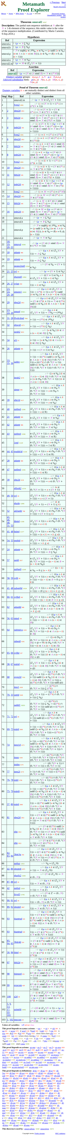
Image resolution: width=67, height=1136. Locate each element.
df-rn (51, 1093)
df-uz (10, 1118)
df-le (33, 1113)
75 (8, 791)
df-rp (20, 1118)
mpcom (17, 1019)
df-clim (34, 1123)
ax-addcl (28, 1057)
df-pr (23, 1085)
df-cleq (6, 1078)
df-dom (32, 1108)
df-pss (40, 1083)
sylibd (17, 597)
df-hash (35, 1120)
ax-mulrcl (7, 1060)
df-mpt (42, 1088)
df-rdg (12, 1105)
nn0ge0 (17, 569)
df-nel (43, 1078)
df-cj (46, 1120)
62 (8, 607)
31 (8, 318)
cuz (25, 1041)
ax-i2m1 (14, 1062)
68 (8, 677)
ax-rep (30, 1052)
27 (12, 283)
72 (12, 716)
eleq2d (17, 110)
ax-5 (13, 1050)
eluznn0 (18, 277)
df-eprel (11, 1090)
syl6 (16, 578)
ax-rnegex (51, 1062)
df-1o (22, 1105)
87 (8, 882)
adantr (17, 252)
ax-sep (40, 1052)
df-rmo (12, 1080)
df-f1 (47, 1098)
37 (8, 804)
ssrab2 (17, 332)
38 (8, 664)
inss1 (16, 687)
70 (8, 695)
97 (8, 962)
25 (12, 271)
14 (8, 196)
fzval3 (17, 894)
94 (8, 943)
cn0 (6, 1041)
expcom (18, 985)
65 (8, 653)
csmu (23, 1044)
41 (8, 517)
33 (8, 360)
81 (8, 817)
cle (37, 1038)
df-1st (22, 1103)
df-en (22, 1108)
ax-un (21, 1055)
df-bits (5, 1125)
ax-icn (16, 1057)
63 (12, 618)
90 (8, 900)
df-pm (12, 1108)
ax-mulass (48, 1060)
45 (12, 451)
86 (12, 869)
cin (52, 1031)
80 (12, 804)
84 (12, 856)
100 (9, 996)
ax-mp (32, 1047)
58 (8, 578)
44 (8, 451)
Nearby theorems (59, 7)
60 (8, 597)
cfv (13, 1036)
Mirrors (3, 13)
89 (8, 907)
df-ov (42, 1100)
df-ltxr (22, 1113)
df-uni (40, 1085)
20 (8, 247)
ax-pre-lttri (28, 1065)
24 (8, 292)
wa (3, 1031)
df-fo (56, 1098)
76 (8, 780)
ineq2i (17, 771)
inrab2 (17, 377)
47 (8, 469)
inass (16, 757)
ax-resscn (55, 1055)
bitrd (16, 952)
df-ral (53, 1078)
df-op (31, 1085)
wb (53, 1028)
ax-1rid (39, 1062)
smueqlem (44, 1129)
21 (12, 247)
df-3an (12, 1073)
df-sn (14, 1085)
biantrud (18, 918)
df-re (55, 1120)
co (35, 1036)
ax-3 (51, 1047)
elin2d (17, 480)
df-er (51, 1105)
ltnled (16, 531)
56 (8, 618)
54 (8, 540)
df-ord (32, 1095)
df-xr (13, 1113)
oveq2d (17, 677)
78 (12, 780)
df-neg (53, 1113)
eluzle (17, 503)
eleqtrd (17, 907)
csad (8, 1044)
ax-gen (58, 1047)
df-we (56, 1090)
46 (8, 520)
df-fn (31, 1098)
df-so (31, 1090)
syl (15, 271)
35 (8, 363)
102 (11, 1019)
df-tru (31, 1073)
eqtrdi (17, 791)
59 (12, 578)
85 (8, 940)
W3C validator (60, 1133)
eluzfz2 (17, 875)
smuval (17, 244)
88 (12, 882)
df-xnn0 (50, 1115)
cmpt (4, 1036)
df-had (50, 1073)
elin (16, 831)
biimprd (18, 974)
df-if (59, 1083)
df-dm (42, 1093)
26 (8, 283)
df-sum (45, 1123)
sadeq (17, 362)
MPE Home (20, 13)
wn (39, 1028)
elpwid (17, 325)
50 (12, 495)
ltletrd (17, 521)
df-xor (22, 1073)
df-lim (50, 1095)
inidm (17, 764)
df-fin (53, 1108)
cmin (48, 1038)
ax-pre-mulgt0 (18, 1067)
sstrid (16, 695)
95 (12, 943)
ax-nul (50, 1052)
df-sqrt (12, 1123)
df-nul (50, 1083)
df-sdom (42, 1108)
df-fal (40, 1073)
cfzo (45, 1041)
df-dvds (56, 1123)
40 (8, 409)
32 (8, 325)
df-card (40, 1110)
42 (8, 424)
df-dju (30, 1110)
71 (8, 716)
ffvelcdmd (19, 318)
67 (12, 664)
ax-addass (35, 1060)
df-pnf (50, 1110)
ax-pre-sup (33, 1067)
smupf (17, 311)
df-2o (31, 1105)
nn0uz (17, 863)
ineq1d (17, 745)
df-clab (57, 1076)
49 (8, 495)
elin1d (17, 400)
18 (8, 241)
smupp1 (18, 292)
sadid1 (17, 705)
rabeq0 (17, 641)
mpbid (17, 540)
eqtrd (16, 729)
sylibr (16, 653)
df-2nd (32, 1103)
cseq (57, 1041)
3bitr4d (17, 942)
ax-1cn (5, 1057)
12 (8, 184)
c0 (12, 1033)
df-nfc (25, 1078)
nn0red (17, 409)
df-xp (5, 1093)
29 (8, 302)
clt (27, 1038)
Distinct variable (14, 77)
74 (8, 745)
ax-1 (39, 1047)
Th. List (29, 13)
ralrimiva (18, 630)
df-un (14, 1083)
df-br (21, 1088)
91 (12, 900)
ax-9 (46, 1050)
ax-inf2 (32, 1055)
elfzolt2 (17, 488)
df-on (41, 1095)
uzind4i (17, 1009)
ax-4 (4, 1050)
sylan (16, 283)
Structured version (58, 13)
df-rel (14, 1093)
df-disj (12, 1088)
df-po (21, 1090)
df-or (51, 1071)
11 (8, 175)
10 (8, 167)
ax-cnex (42, 1055)
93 (8, 918)
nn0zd (17, 888)
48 (8, 522)
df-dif (5, 1083)
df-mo (38, 1076)
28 (12, 294)
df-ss (31, 1083)
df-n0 (40, 1115)
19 (8, 244)
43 (8, 434)
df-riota (32, 1100)
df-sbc (49, 1080)
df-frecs (42, 1103)
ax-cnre (16, 1065)
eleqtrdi (17, 869)
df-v (40, 1080)
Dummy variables (11, 90)
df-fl (48, 1118)
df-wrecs (53, 1103)
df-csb (58, 1080)
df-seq (13, 1120)
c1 (5, 1038)
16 (8, 211)
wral (33, 1031)
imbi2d (17, 127)
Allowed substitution (13, 79)
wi (46, 1028)
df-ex (12, 1076)
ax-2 (45, 1047)
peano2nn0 (19, 266)
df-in (23, 1083)
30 (8, 952)
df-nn (12, 1115)
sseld (16, 560)
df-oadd (41, 1105)
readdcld (18, 451)
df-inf (12, 1110)
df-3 (30, 1115)
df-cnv (23, 1093)
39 (8, 400)
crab (42, 1031)
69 (8, 729)
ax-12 (11, 1052)
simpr (16, 389)
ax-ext (21, 1052)
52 (8, 511)
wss (3, 1033)
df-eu (47, 1076)
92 (12, 907)
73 (12, 729)
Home (11, 13)
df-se (47, 1090)
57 (8, 560)
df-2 (22, 1115)
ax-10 (54, 1050)
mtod (16, 618)
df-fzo (39, 1118)
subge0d (18, 588)
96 (12, 952)
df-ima (11, 1095)
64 (8, 630)
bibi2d (17, 118)
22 (8, 1012)
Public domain (40, 1133)
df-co (33, 1093)
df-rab (31, 1080)
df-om (12, 1103)
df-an (43, 1071)
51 (8, 525)
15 (8, 203)
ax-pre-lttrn (43, 1065)
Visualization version (54, 15)
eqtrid (17, 664)
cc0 (54, 1036)
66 (12, 653)
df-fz (29, 1118)
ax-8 (37, 1050)
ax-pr (12, 1055)
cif (20, 1033)
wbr (51, 1033)
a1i (15, 340)
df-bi (35, 1071)
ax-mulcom (21, 1060)
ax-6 (21, 1050)
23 (8, 289)
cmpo (44, 1036)
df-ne (35, 1078)
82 (8, 853)
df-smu (27, 1125)
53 (12, 525)
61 (12, 597)
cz (16, 1041)
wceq (13, 1031)
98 (8, 974)
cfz (35, 1041)
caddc (15, 1038)
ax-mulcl (54, 1057)
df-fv (12, 1100)
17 (8, 1009)
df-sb (29, 1076)
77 (8, 771)
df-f (39, 1098)
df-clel (16, 1078)
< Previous (55, 2)
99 (8, 985)
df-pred (22, 1095)
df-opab (31, 1088)
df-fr (39, 1090)
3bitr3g (17, 854)
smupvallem (29, 1129)
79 (12, 791)
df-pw (5, 1085)
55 (12, 540)
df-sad (16, 1125)
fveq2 (17, 105)
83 (8, 856)
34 (8, 340)
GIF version (63, 16)
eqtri (16, 780)
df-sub (42, 1113)
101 (9, 1015)
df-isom (21, 1100)
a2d (16, 996)
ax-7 (29, 1050)
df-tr (51, 1088)
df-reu (21, 1080)
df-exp (24, 1120)
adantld (17, 607)
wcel (24, 1031)
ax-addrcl (41, 1057)
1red (16, 442)
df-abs (23, 1123)
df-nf (21, 1076)
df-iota (12, 1098)
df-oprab (52, 1100)
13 (8, 1006)
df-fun (22, 1098)
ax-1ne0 (27, 1062)
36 (12, 363)
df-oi (21, 1110)
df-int (50, 1085)
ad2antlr (18, 511)
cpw (29, 1033)
